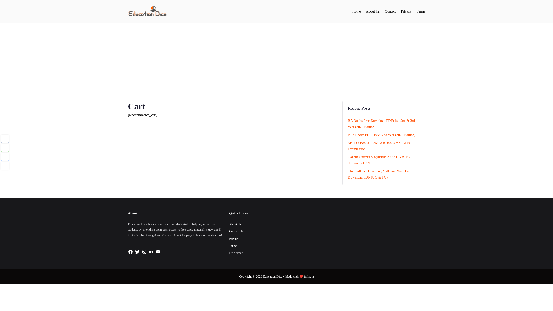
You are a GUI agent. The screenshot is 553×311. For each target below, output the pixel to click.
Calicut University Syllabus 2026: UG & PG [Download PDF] (379, 160)
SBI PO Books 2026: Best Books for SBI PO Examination (379, 146)
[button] (5, 174)
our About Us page (180, 235)
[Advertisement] (276, 55)
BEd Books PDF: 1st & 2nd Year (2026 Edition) (381, 135)
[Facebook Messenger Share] (5, 157)
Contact (390, 11)
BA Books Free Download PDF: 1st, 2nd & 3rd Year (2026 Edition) (381, 124)
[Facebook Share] (5, 139)
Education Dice (272, 276)
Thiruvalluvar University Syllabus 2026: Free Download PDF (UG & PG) (379, 174)
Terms (421, 11)
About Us (373, 11)
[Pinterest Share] (5, 166)
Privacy (406, 11)
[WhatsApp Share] (5, 148)
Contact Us (236, 231)
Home (356, 11)
